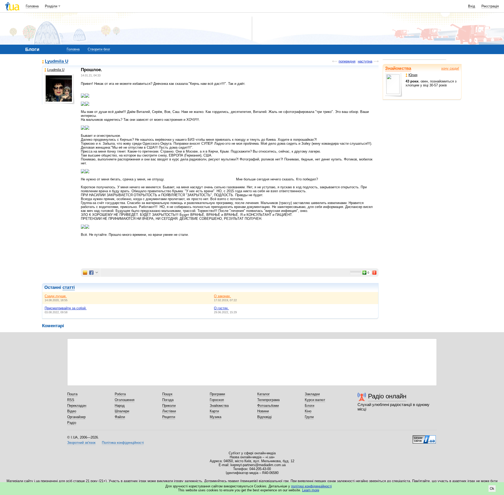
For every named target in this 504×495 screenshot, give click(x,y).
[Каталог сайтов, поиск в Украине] (424, 437)
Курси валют (315, 400)
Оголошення (124, 400)
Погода (168, 400)
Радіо (71, 423)
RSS (70, 400)
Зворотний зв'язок (81, 443)
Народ (120, 406)
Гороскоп (217, 400)
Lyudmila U (56, 61)
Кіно (308, 411)
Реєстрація (490, 6)
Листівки (169, 411)
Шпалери (122, 411)
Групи (309, 417)
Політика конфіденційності (123, 443)
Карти (214, 411)
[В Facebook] (91, 272)
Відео (71, 411)
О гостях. (221, 308)
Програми (217, 394)
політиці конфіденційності (311, 486)
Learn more (310, 490)
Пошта (72, 394)
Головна (32, 6)
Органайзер (76, 417)
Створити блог (99, 49)
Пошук (167, 394)
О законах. (222, 296)
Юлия (412, 75)
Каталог (263, 394)
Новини (263, 411)
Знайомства (398, 68)
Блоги (309, 406)
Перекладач (76, 406)
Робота (120, 394)
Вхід (471, 6)
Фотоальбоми (268, 406)
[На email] (85, 272)
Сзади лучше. (56, 296)
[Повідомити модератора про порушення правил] (374, 272)
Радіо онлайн (387, 396)
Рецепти (168, 417)
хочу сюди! (450, 68)
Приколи (169, 406)
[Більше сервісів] (97, 273)
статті (68, 287)
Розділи (51, 6)
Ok (492, 489)
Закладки (312, 394)
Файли (120, 417)
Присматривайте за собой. (66, 308)
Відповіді (264, 417)
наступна (365, 61)
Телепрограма (268, 400)
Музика (215, 417)
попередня (347, 61)
